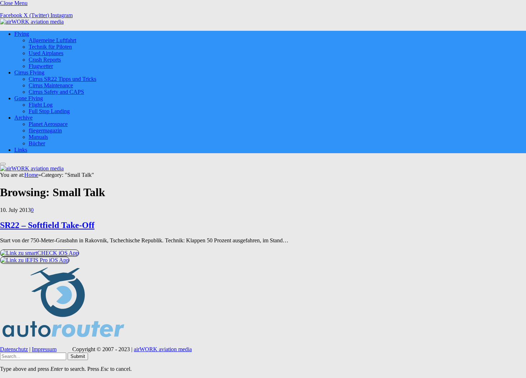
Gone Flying (28, 98)
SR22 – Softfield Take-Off (47, 225)
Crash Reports (45, 60)
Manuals (38, 137)
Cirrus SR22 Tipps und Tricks (62, 79)
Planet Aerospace (48, 124)
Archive (23, 118)
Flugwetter (41, 66)
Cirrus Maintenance (51, 85)
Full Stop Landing (49, 111)
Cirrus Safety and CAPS (56, 92)
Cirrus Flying (29, 72)
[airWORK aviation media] (32, 22)
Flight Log (41, 105)
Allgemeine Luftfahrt (52, 40)
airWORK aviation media (163, 349)
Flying (21, 34)
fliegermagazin (45, 130)
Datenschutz (14, 349)
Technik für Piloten (50, 47)
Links (20, 150)
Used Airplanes (46, 53)
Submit (77, 356)
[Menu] (3, 164)
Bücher (37, 143)
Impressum (44, 349)
